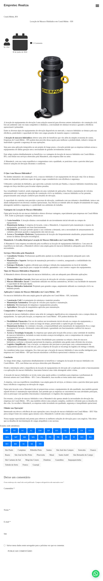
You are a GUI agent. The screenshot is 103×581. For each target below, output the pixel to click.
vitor (8, 47)
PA (42, 437)
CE (65, 430)
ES (82, 430)
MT (15, 437)
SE (32, 444)
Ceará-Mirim (9, 17)
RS (90, 437)
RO (7, 444)
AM (39, 430)
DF (73, 430)
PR (58, 437)
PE (66, 437)
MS (24, 437)
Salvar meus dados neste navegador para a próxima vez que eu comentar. (35, 545)
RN (16, 17)
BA (56, 430)
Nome (7, 510)
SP (7, 430)
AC (22, 430)
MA (7, 437)
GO (90, 430)
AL (31, 430)
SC (23, 444)
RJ (14, 430)
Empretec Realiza (16, 5)
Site (5, 534)
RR (15, 444)
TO (40, 444)
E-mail (7, 522)
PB (50, 437)
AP (48, 430)
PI (74, 437)
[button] (95, 573)
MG (33, 437)
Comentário (9, 488)
